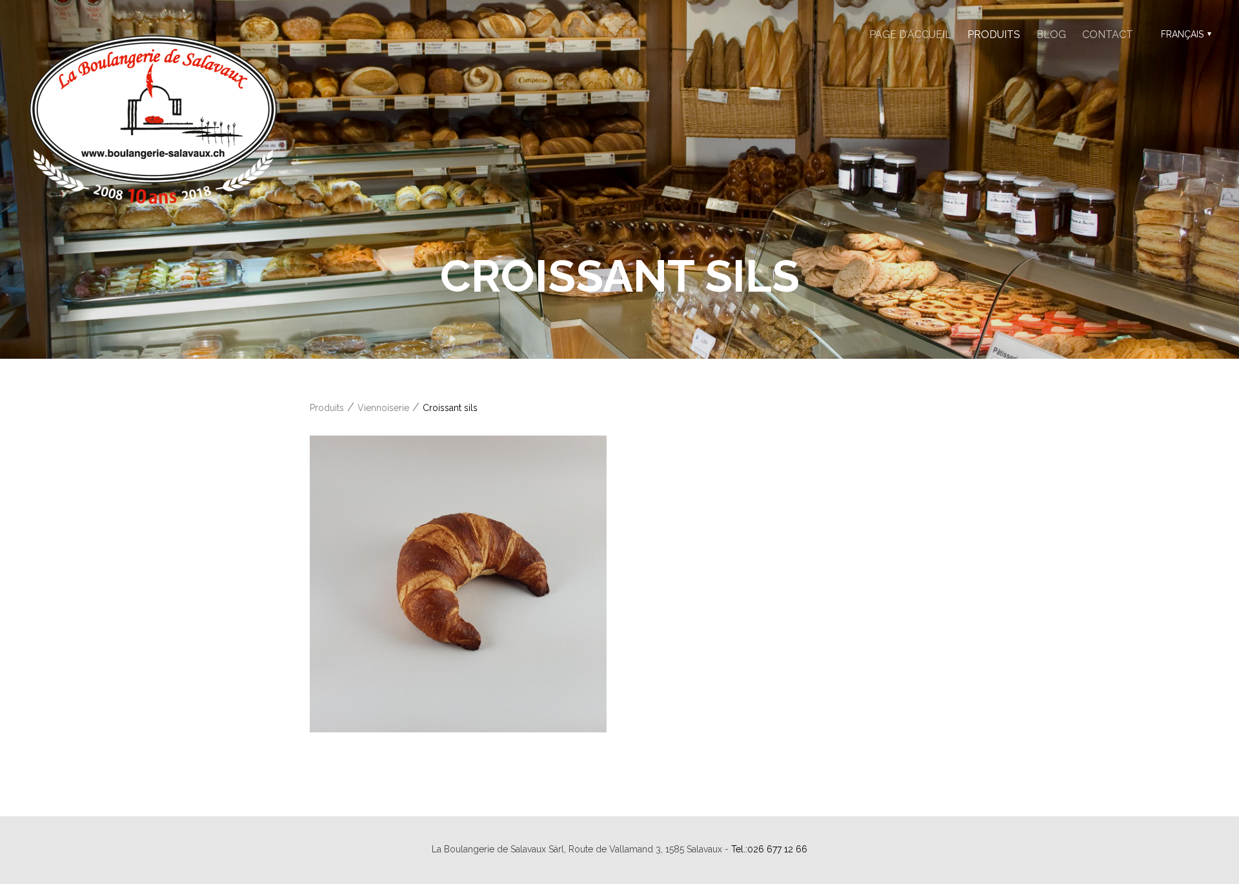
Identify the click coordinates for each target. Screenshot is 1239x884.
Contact (1107, 34)
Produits (993, 34)
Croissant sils (450, 408)
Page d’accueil (910, 34)
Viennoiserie (383, 408)
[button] (1184, 34)
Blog (1051, 34)
